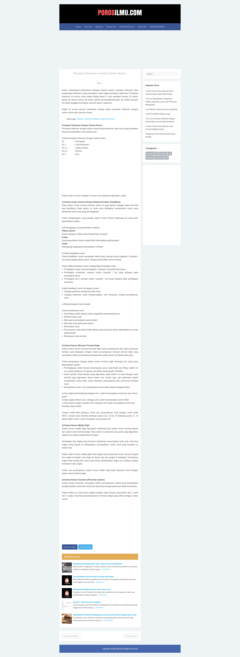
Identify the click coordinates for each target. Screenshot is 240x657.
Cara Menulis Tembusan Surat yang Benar (162, 109)
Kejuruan (119, 648)
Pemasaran (111, 26)
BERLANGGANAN (157, 26)
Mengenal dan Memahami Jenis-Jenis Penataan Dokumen (97, 564)
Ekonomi (88, 26)
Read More (106, 569)
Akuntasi (99, 26)
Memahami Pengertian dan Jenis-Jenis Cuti (91, 589)
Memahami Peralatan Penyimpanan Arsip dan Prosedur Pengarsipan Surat (104, 615)
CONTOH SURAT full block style (158, 114)
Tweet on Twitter (85, 547)
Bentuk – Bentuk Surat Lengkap (87, 602)
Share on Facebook (70, 547)
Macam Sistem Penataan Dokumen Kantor (96, 119)
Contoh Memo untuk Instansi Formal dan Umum (93, 576)
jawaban (149, 158)
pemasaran (159, 158)
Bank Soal (142, 26)
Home (78, 26)
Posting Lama (131, 636)
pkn (166, 158)
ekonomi (163, 153)
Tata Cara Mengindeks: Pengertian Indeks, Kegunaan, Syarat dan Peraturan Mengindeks (161, 101)
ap (101, 83)
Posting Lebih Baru (71, 636)
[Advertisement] (120, 49)
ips (170, 153)
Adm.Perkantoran (127, 26)
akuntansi (150, 153)
